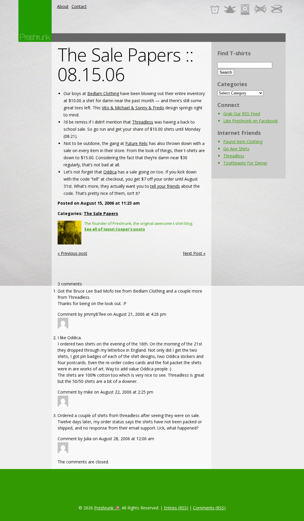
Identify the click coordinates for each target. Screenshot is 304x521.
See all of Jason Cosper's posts (114, 229)
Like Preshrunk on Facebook (250, 121)
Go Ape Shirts (236, 148)
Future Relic (136, 143)
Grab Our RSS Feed (241, 113)
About (63, 6)
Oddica (110, 172)
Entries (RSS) (176, 508)
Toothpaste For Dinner (245, 163)
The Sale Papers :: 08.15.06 (126, 64)
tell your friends (165, 186)
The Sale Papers (101, 213)
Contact (79, 6)
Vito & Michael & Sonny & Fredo (133, 107)
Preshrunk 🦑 (107, 508)
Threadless (142, 122)
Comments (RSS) (209, 508)
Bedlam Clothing (103, 93)
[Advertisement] (177, 37)
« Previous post (72, 253)
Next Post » (194, 253)
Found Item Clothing (242, 141)
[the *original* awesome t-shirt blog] (35, 37)
